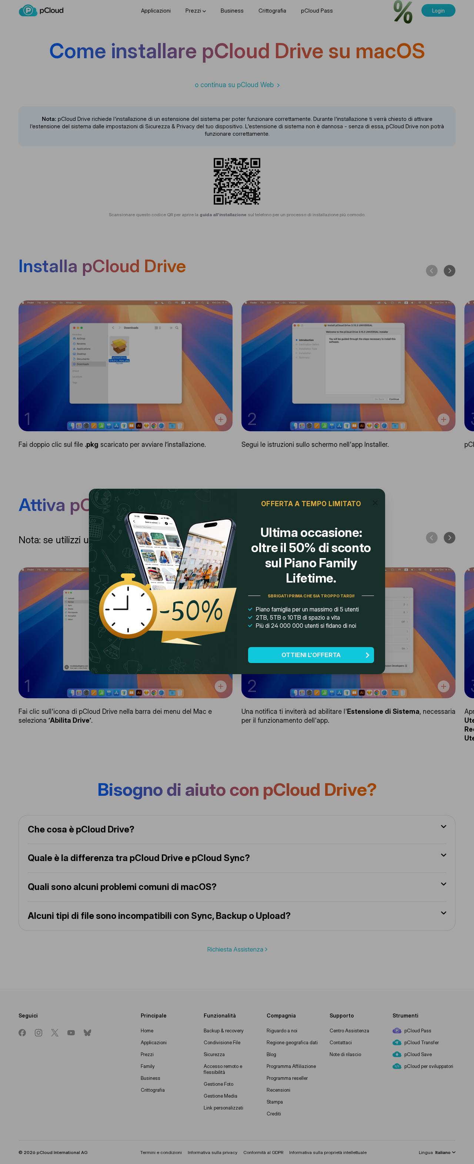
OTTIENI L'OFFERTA (310, 655)
